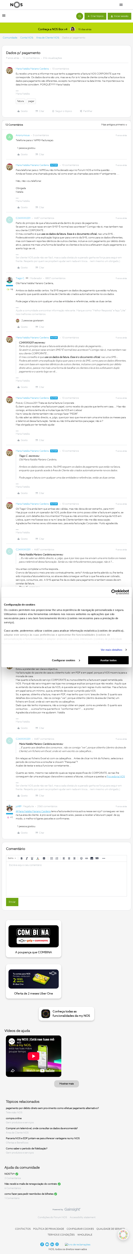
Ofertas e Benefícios (17, 1143)
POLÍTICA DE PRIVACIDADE (48, 1229)
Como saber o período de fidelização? (26, 1148)
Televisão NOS (14, 1112)
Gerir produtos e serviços (20, 1122)
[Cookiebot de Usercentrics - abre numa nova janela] (114, 591)
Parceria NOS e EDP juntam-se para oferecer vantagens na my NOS (43, 1138)
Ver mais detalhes (111, 649)
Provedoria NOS (116, 776)
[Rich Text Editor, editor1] (66, 879)
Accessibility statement (82, 1217)
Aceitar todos (108, 660)
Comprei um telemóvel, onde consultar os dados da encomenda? (42, 1128)
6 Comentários (13, 1188)
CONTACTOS (23, 1229)
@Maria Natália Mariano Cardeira (33, 811)
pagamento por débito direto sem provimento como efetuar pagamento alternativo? (52, 1108)
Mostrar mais (66, 1084)
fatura (20, 101)
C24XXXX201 (23, 218)
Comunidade (10, 38)
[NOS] (16, 5)
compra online (14, 1118)
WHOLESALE (84, 1235)
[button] (4, 17)
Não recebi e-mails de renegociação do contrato (31, 1184)
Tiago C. (20, 278)
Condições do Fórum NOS (52, 1217)
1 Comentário (12, 1198)
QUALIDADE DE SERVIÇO (110, 1229)
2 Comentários (13, 1178)
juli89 (18, 806)
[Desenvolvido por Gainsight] (67, 1210)
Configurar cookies (64, 660)
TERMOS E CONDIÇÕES (61, 1235)
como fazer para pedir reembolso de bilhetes (29, 1194)
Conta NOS (26, 38)
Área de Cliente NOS (47, 38)
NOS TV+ (10, 1174)
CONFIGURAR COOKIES (80, 1229)
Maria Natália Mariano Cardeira (32, 69)
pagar (31, 101)
